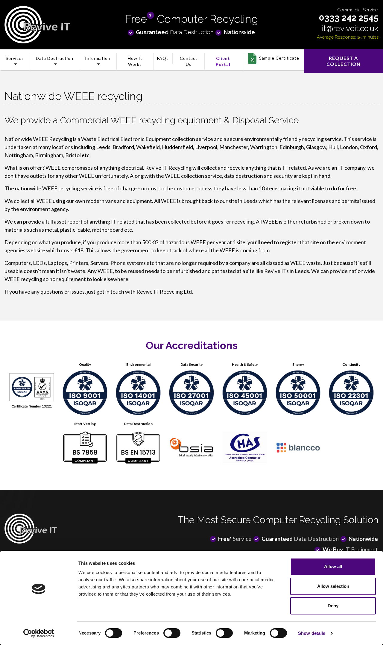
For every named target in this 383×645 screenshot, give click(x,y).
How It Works (135, 61)
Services (15, 58)
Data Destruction (54, 58)
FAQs (163, 58)
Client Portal (223, 61)
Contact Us (188, 61)
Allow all (333, 566)
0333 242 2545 (349, 17)
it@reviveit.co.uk (350, 28)
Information (97, 58)
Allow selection (333, 586)
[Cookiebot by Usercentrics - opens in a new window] (39, 633)
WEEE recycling (61, 188)
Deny (333, 605)
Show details (311, 633)
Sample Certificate (279, 57)
